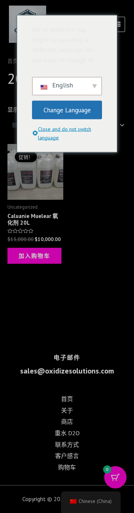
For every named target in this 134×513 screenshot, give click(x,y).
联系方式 (67, 444)
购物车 (67, 467)
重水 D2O (67, 433)
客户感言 (67, 455)
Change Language (67, 110)
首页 (12, 61)
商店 (67, 421)
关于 (67, 410)
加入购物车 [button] (34, 255)
